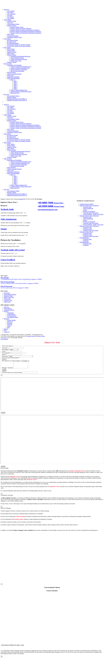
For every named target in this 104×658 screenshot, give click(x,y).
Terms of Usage (31, 336)
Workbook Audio (87, 229)
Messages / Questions (7, 367)
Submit (4, 370)
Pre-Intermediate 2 (84, 242)
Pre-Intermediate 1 (84, 237)
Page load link (4, 339)
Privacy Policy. (41, 336)
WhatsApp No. (6, 353)
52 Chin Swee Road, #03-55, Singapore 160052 (15, 287)
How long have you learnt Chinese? (11, 360)
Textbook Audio (87, 207)
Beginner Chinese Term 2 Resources (89, 215)
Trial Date (5, 348)
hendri (21, 199)
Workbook (86, 240)
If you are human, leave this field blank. (12, 372)
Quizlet (85, 210)
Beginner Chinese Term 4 (86, 232)
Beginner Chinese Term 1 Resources (89, 205)
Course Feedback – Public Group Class (93, 214)
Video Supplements (88, 208)
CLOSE (3, 412)
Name (4, 351)
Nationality (5, 356)
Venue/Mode (6, 349)
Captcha (4, 369)
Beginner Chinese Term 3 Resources (89, 226)
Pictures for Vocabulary (89, 211)
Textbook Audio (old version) (90, 213)
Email (4, 354)
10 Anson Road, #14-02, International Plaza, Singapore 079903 (19, 282)
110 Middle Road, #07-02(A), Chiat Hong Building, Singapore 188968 (21, 278)
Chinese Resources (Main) (86, 204)
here (5, 337)
